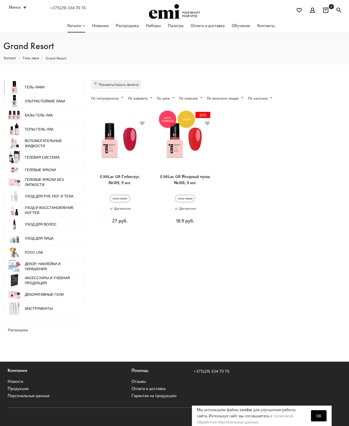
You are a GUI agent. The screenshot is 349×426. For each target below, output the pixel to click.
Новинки (100, 25)
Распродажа (127, 25)
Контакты (266, 25)
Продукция (18, 388)
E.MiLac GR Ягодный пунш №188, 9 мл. (185, 179)
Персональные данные (29, 395)
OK (318, 415)
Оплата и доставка (208, 25)
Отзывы (139, 381)
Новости (15, 381)
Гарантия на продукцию (154, 395)
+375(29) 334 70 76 (68, 7)
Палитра (175, 25)
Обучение (241, 25)
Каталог (75, 25)
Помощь (140, 370)
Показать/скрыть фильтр (118, 84)
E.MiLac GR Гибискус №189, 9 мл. (119, 179)
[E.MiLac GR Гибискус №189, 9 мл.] (120, 141)
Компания (17, 370)
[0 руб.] (326, 11)
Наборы (153, 25)
